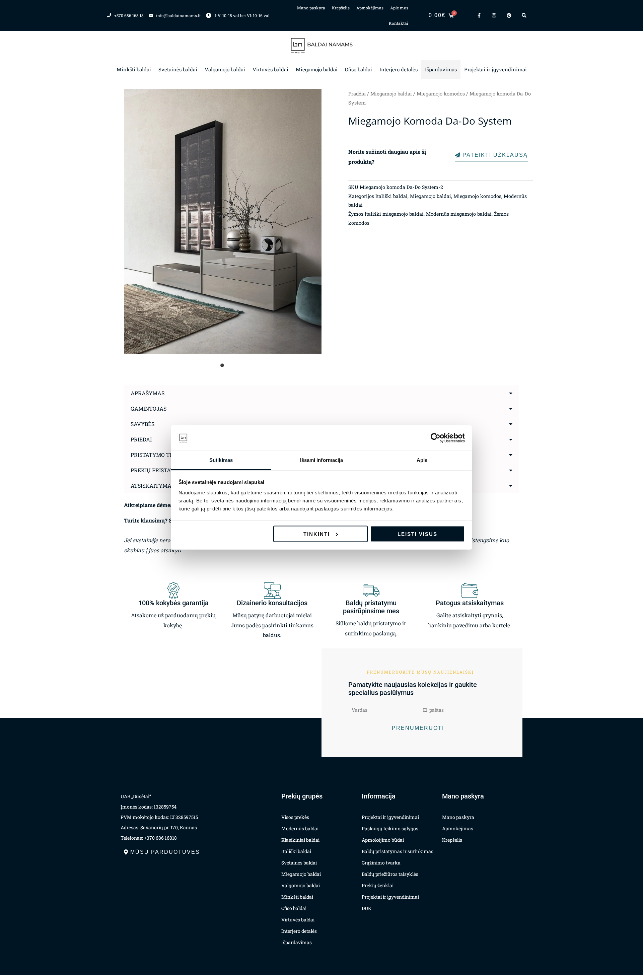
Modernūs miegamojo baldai (459, 214)
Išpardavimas (441, 69)
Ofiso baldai (358, 69)
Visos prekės (295, 817)
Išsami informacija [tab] (321, 460)
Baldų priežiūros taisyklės (390, 874)
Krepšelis (341, 7)
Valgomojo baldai (225, 69)
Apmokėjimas (369, 7)
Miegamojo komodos (441, 93)
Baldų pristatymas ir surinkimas (397, 851)
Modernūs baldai (299, 828)
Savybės (142, 423)
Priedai (141, 439)
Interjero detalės (398, 69)
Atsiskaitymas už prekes (168, 485)
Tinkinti (316, 534)
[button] (321, 393)
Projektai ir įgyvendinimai (495, 69)
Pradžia (357, 93)
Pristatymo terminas (163, 454)
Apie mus (399, 7)
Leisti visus (417, 534)
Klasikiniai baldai (300, 840)
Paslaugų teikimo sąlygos (390, 828)
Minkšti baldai (134, 69)
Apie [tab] (422, 460)
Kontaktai (398, 23)
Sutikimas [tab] (221, 460)
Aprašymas (147, 393)
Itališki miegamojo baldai (394, 214)
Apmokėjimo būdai (383, 840)
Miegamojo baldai (317, 69)
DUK (366, 908)
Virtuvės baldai (270, 69)
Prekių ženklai (378, 885)
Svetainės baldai (177, 69)
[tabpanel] (223, 221)
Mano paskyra (311, 7)
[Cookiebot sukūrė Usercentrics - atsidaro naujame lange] (435, 438)
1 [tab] (222, 365)
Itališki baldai (391, 196)
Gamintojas (148, 408)
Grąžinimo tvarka (381, 862)
